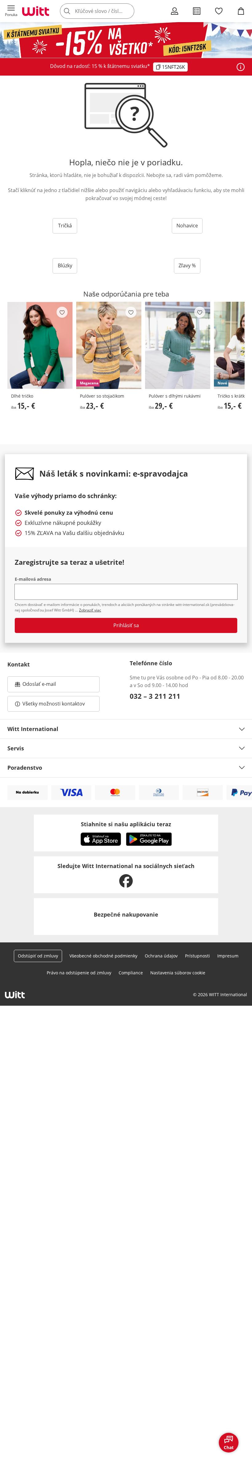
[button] (11, 11)
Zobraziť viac (90, 610)
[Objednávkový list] (197, 11)
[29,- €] (177, 345)
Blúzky (65, 265)
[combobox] (106, 11)
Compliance (131, 973)
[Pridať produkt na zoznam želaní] (62, 312)
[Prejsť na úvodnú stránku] (35, 11)
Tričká (65, 225)
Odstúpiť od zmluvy (38, 956)
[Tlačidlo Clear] (127, 11)
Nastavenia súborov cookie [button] (177, 973)
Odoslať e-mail (45, 686)
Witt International (32, 729)
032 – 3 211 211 (155, 696)
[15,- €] (40, 345)
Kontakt (18, 664)
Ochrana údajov (161, 956)
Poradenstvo (24, 767)
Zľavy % (187, 265)
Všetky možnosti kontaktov (53, 703)
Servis (15, 748)
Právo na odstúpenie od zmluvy (79, 973)
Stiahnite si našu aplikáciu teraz (126, 824)
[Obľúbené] (219, 11)
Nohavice (187, 225)
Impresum (227, 956)
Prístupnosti (197, 956)
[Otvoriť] (240, 67)
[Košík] (241, 11)
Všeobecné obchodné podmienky (103, 956)
